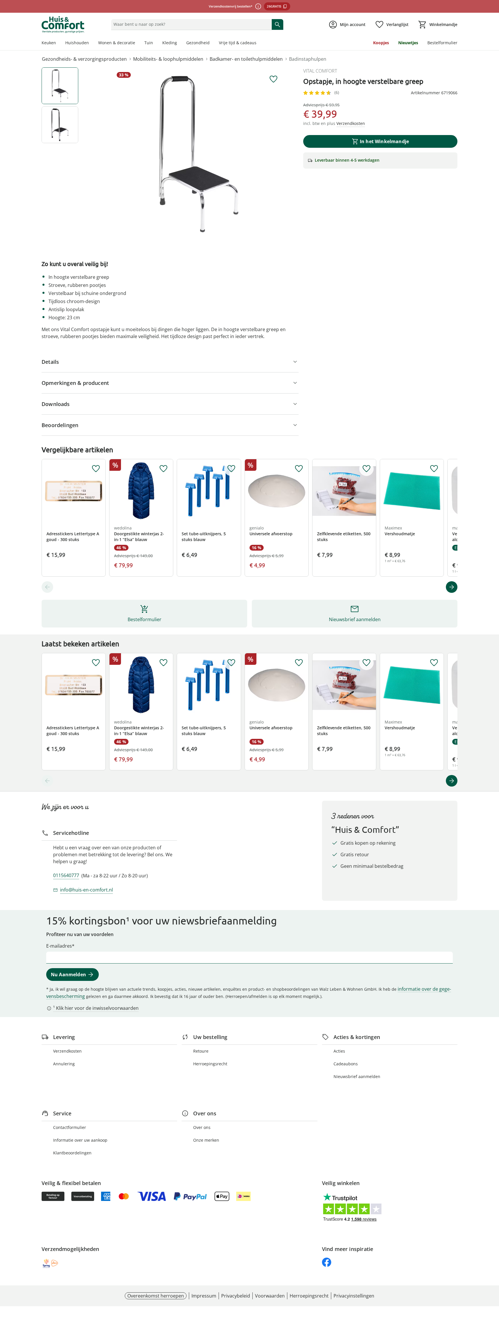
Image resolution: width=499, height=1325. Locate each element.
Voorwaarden (270, 1296)
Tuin (148, 42)
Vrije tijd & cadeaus (237, 42)
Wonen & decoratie (116, 42)
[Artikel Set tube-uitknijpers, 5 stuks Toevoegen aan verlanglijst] (231, 469)
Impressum (203, 1296)
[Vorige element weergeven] (47, 587)
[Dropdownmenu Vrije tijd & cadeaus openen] (258, 43)
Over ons (202, 1127)
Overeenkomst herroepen (155, 1296)
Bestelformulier (442, 42)
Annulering (64, 1063)
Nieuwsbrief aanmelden (357, 1076)
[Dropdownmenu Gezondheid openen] (212, 43)
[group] (198, 154)
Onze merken (206, 1140)
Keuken (49, 42)
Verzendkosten (67, 1051)
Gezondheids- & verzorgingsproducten (84, 59)
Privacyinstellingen (354, 1296)
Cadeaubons (346, 1063)
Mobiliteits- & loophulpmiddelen (168, 59)
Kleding (169, 42)
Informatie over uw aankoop (80, 1140)
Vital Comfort (320, 71)
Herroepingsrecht (210, 1063)
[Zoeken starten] (277, 24)
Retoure (200, 1051)
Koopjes (381, 42)
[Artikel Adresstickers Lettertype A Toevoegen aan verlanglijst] (96, 469)
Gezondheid (198, 42)
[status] (190, 24)
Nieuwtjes (408, 42)
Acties (339, 1051)
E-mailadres (59, 946)
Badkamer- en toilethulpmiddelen (246, 59)
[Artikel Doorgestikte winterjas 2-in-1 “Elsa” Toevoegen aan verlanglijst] (163, 469)
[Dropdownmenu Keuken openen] (58, 43)
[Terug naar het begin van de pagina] (492, 1283)
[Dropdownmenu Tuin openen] (155, 43)
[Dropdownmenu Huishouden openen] (91, 43)
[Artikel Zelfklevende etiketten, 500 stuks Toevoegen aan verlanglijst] (366, 469)
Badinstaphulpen (307, 59)
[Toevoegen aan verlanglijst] (273, 79)
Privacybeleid (235, 1296)
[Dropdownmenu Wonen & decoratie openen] (137, 43)
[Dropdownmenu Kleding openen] (179, 43)
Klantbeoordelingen (72, 1153)
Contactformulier (69, 1127)
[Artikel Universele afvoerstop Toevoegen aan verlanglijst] (299, 469)
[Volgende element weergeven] (451, 587)
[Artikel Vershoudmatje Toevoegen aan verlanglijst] (434, 469)
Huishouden (77, 42)
